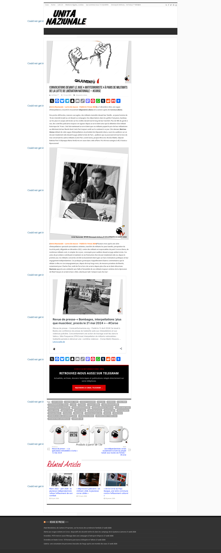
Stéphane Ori (77, 419)
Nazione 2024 (109, 410)
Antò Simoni (57, 402)
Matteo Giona (67, 410)
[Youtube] (176, 5)
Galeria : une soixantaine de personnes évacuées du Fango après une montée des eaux (75, 544)
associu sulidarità (88, 402)
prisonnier (78, 413)
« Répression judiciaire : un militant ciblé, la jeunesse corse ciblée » (88, 491)
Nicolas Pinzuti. (55, 413)
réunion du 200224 (86, 416)
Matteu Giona (80, 410)
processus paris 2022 (93, 413)
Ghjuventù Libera (81, 95)
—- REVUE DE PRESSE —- (57, 522)
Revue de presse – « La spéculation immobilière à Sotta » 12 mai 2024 (65, 450)
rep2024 (107, 413)
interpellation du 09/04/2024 (59, 407)
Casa (47, 5)
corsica (82, 405)
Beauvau (101, 402)
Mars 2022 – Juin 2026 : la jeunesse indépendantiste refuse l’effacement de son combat (61, 492)
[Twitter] (171, 5)
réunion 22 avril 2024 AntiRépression (62, 416)
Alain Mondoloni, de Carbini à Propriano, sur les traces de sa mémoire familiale (73, 528)
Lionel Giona (53, 410)
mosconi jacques (95, 410)
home (53, 5)
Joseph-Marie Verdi (123, 407)
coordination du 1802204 (58, 405)
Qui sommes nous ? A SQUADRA (97, 5)
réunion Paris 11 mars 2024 (107, 416)
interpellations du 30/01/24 (103, 407)
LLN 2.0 (60, 5)
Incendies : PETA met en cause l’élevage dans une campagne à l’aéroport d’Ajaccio (73, 536)
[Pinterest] (174, 5)
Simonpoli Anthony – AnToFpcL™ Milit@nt (126, 5)
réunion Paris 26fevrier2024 (59, 419)
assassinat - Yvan (71, 402)
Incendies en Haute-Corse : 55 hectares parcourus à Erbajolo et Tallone (70, 540)
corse (73, 405)
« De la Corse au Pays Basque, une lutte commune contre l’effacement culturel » (116, 492)
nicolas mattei (123, 410)
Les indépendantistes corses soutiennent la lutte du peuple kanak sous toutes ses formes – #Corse (114, 451)
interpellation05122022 (81, 407)
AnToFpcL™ (55, 95)
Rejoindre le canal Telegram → (89, 388)
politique (67, 413)
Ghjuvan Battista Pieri (110, 405)
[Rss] (166, 5)
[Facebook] (168, 5)
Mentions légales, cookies (74, 5)
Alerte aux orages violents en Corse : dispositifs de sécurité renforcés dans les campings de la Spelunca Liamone (85, 532)
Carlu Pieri (122, 402)
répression (118, 413)
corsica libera (93, 405)
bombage (111, 402)
